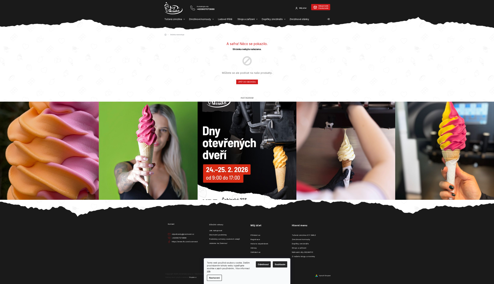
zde (208, 271)
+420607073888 (179, 238)
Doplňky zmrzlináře (300, 244)
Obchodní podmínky (218, 235)
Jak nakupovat (215, 230)
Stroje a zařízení (299, 248)
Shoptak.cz (192, 277)
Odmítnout (263, 264)
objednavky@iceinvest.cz (183, 234)
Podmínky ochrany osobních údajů (224, 239)
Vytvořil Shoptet (325, 276)
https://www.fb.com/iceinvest (185, 242)
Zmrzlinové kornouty (301, 239)
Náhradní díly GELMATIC (302, 252)
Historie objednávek (259, 244)
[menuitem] (173, 19)
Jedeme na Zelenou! (218, 243)
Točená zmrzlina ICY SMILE (304, 235)
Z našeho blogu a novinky (303, 256)
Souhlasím (280, 264)
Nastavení (214, 278)
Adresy (254, 248)
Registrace (255, 239)
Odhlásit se (255, 252)
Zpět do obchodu (247, 82)
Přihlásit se (255, 235)
